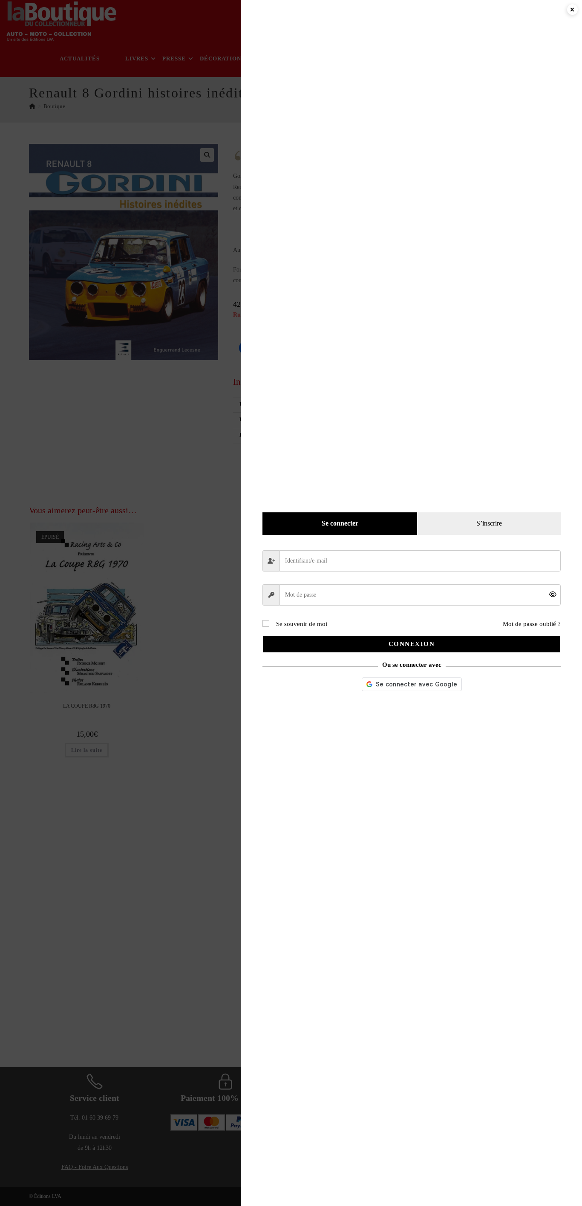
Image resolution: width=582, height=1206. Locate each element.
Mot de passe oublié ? (532, 623)
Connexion (412, 643)
